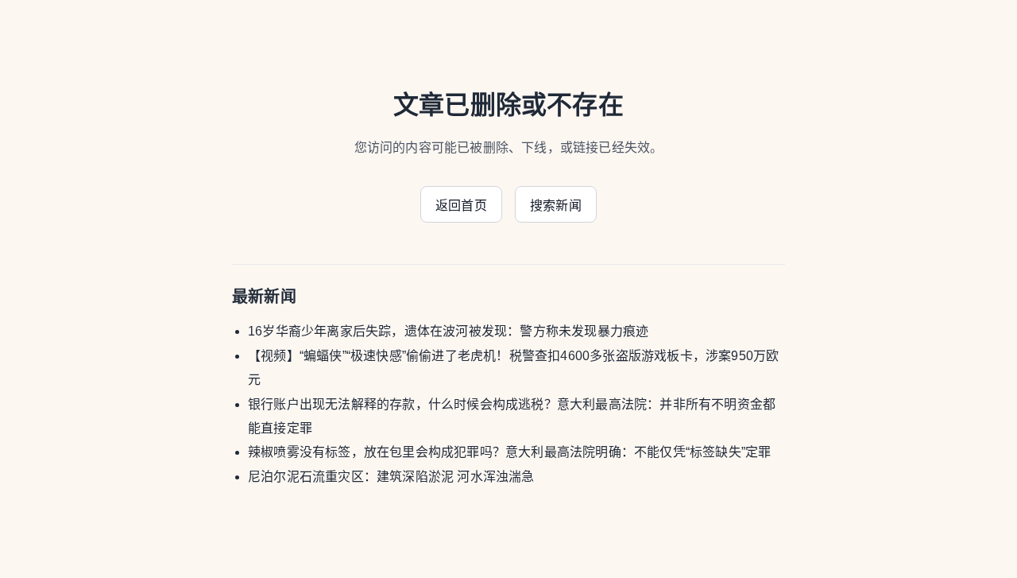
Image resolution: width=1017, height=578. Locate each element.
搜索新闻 (556, 205)
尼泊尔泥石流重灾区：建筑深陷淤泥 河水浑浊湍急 (391, 476)
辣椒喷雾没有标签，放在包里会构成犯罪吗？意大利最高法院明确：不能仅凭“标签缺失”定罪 (509, 452)
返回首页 (461, 205)
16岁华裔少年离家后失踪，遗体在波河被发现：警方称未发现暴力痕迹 (448, 331)
